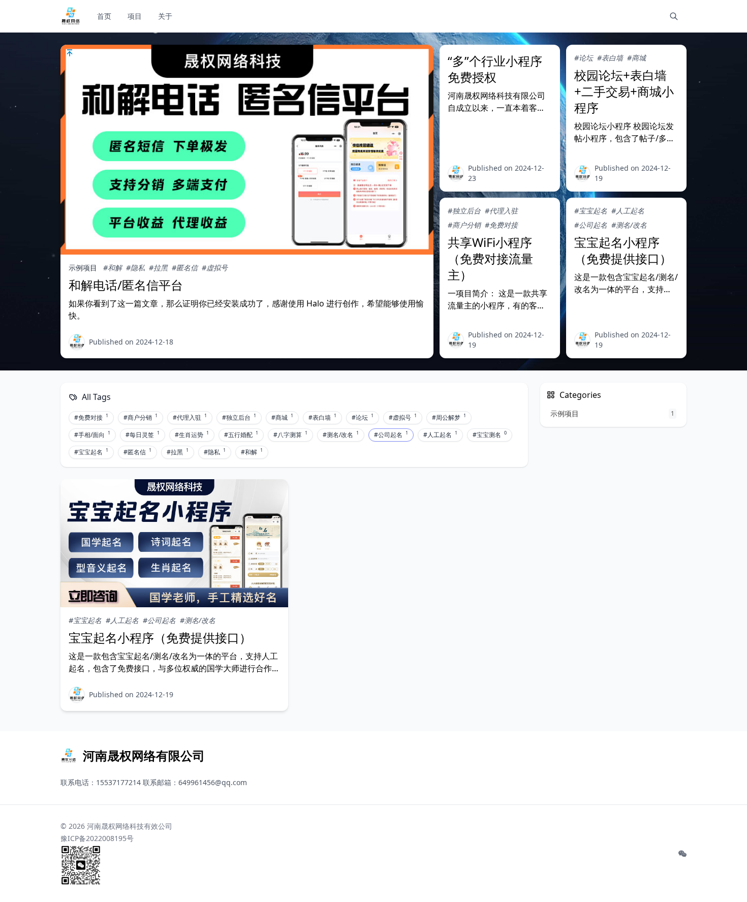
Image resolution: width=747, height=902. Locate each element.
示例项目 (83, 267)
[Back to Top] (714, 869)
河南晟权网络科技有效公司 (129, 826)
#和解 (112, 267)
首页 (104, 16)
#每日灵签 (143, 434)
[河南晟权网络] (77, 342)
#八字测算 (290, 434)
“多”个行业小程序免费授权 (495, 68)
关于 (165, 16)
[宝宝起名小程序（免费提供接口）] (174, 543)
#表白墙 (610, 58)
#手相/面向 (92, 434)
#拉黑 (158, 267)
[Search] (673, 16)
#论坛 (583, 58)
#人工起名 (627, 210)
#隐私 (135, 267)
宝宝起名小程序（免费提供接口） (623, 250)
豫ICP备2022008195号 (97, 838)
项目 (135, 16)
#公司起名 (590, 225)
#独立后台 (464, 210)
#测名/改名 (629, 225)
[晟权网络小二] (456, 173)
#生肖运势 (192, 434)
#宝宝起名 (590, 210)
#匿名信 (185, 267)
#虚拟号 (215, 267)
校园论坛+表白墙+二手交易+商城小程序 (624, 91)
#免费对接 (501, 225)
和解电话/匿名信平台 (126, 284)
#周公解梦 (449, 417)
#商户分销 (464, 225)
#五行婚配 (241, 434)
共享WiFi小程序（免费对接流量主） (490, 258)
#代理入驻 (501, 210)
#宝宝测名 (490, 434)
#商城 (636, 58)
